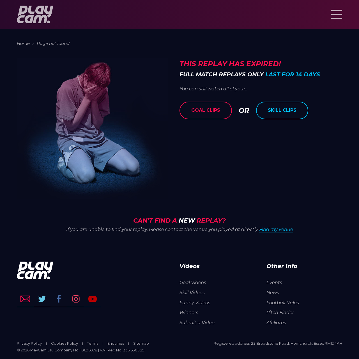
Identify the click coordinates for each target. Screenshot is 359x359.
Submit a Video (197, 322)
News (272, 292)
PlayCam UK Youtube (92, 299)
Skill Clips (282, 110)
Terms (92, 343)
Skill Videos (192, 292)
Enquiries (115, 343)
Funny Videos (195, 302)
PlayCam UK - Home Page (35, 14)
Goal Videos (193, 282)
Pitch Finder (280, 312)
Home (23, 43)
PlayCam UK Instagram (75, 299)
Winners (189, 312)
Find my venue (276, 229)
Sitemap (141, 343)
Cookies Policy (64, 343)
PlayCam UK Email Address (25, 299)
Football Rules (282, 302)
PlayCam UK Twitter (42, 299)
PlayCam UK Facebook (58, 299)
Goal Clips (205, 110)
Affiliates (276, 322)
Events (274, 282)
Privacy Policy (29, 343)
